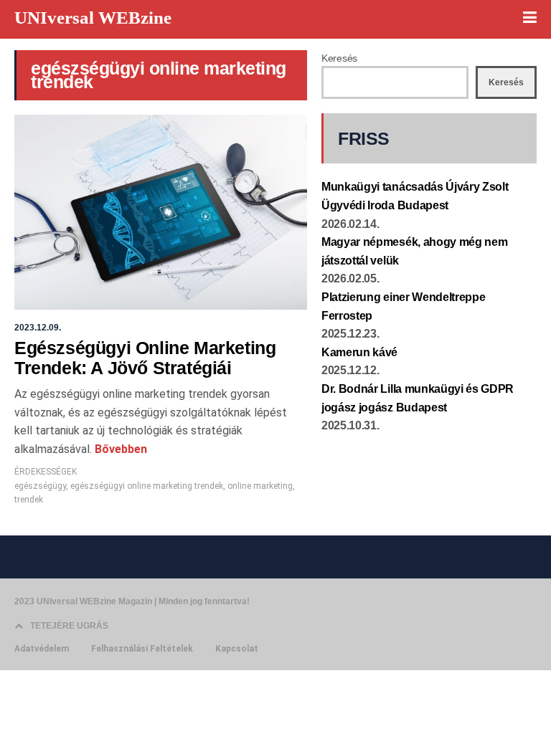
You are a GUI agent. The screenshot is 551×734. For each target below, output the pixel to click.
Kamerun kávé (359, 352)
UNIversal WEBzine (92, 17)
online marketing (260, 486)
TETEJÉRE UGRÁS (69, 626)
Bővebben (119, 449)
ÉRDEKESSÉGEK (45, 472)
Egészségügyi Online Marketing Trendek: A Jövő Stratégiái (145, 358)
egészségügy (40, 486)
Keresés (339, 58)
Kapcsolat (236, 648)
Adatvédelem (41, 648)
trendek (28, 500)
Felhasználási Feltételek (142, 648)
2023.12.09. (37, 328)
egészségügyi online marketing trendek (146, 486)
